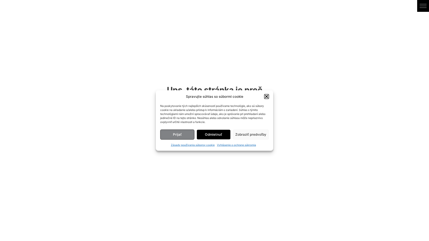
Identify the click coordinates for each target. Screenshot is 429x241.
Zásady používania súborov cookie (193, 144)
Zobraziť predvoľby (250, 134)
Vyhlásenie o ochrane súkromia (236, 144)
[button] (266, 96)
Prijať (177, 134)
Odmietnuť (213, 134)
